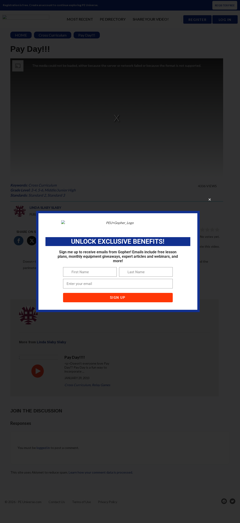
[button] (209, 199)
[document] (120, 261)
